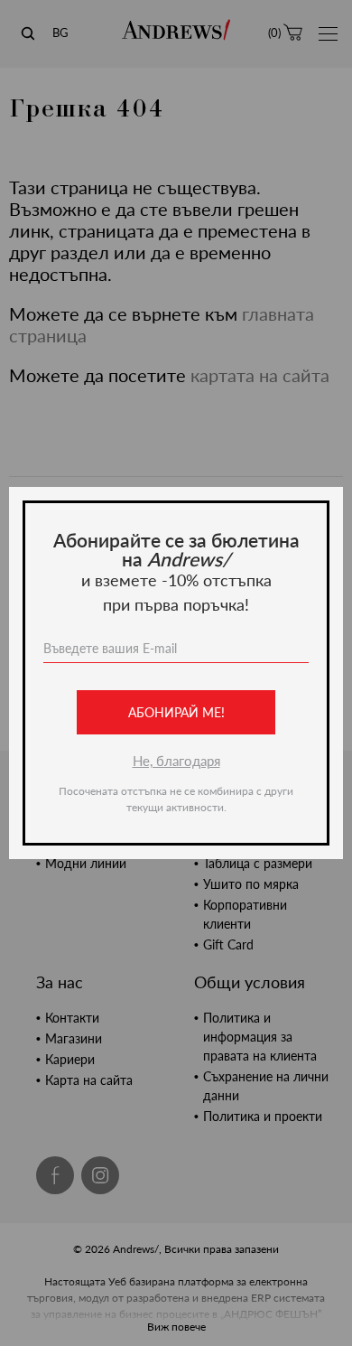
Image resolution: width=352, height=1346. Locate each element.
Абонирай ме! (176, 712)
